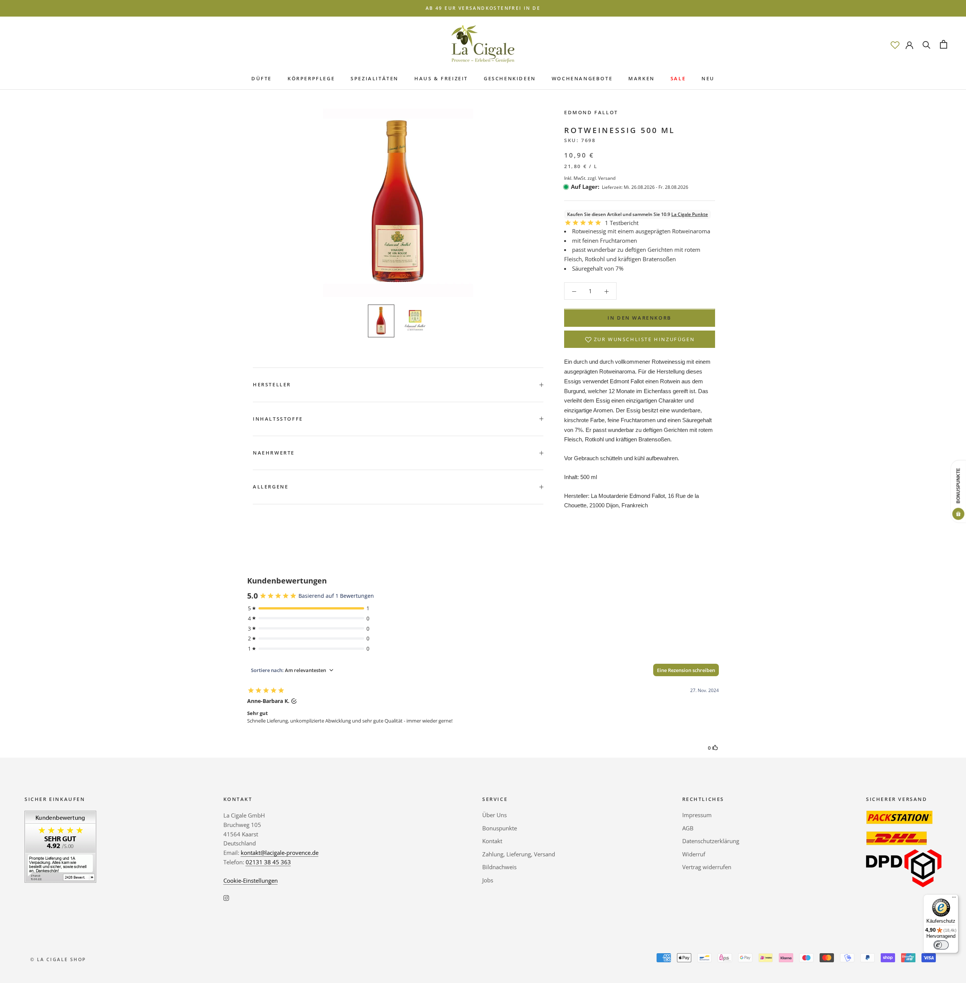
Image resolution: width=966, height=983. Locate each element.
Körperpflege (311, 78)
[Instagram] (226, 897)
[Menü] (953, 898)
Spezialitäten (374, 78)
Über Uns (494, 815)
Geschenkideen (510, 78)
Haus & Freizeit (441, 78)
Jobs (487, 880)
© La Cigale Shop (58, 959)
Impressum (697, 815)
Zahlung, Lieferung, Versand (518, 854)
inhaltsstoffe (278, 418)
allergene (270, 486)
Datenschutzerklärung (710, 841)
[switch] (941, 944)
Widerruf (693, 854)
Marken (641, 78)
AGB (688, 828)
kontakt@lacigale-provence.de (279, 852)
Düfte (261, 78)
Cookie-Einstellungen (250, 880)
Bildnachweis (499, 867)
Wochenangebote (582, 78)
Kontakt (492, 841)
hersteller (272, 384)
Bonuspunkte (499, 828)
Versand (606, 178)
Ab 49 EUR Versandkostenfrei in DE (483, 8)
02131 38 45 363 (268, 862)
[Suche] (927, 44)
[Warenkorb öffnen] (943, 44)
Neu (708, 78)
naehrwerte (274, 452)
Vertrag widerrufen (706, 867)
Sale (678, 78)
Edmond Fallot (591, 112)
